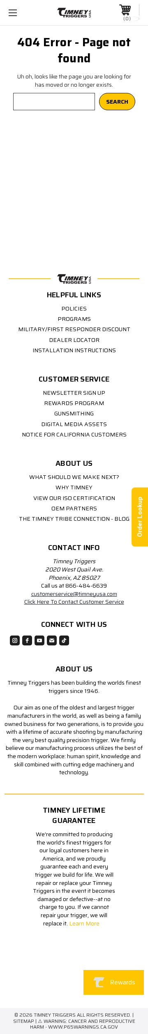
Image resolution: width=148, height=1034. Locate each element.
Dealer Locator (74, 339)
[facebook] (27, 640)
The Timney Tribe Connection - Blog (74, 518)
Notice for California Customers (74, 434)
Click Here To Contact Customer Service (74, 601)
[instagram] (15, 640)
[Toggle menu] (22, 12)
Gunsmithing (74, 413)
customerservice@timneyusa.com (74, 593)
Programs (74, 318)
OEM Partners (74, 508)
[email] (52, 640)
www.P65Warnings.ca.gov (83, 1027)
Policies (74, 308)
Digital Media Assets (74, 424)
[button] (71, 980)
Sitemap (23, 1021)
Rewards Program (74, 403)
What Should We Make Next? (74, 476)
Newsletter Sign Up (74, 392)
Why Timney (74, 487)
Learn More (85, 923)
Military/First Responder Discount (74, 329)
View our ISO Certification (74, 498)
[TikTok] (64, 640)
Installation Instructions (74, 350)
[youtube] (39, 640)
